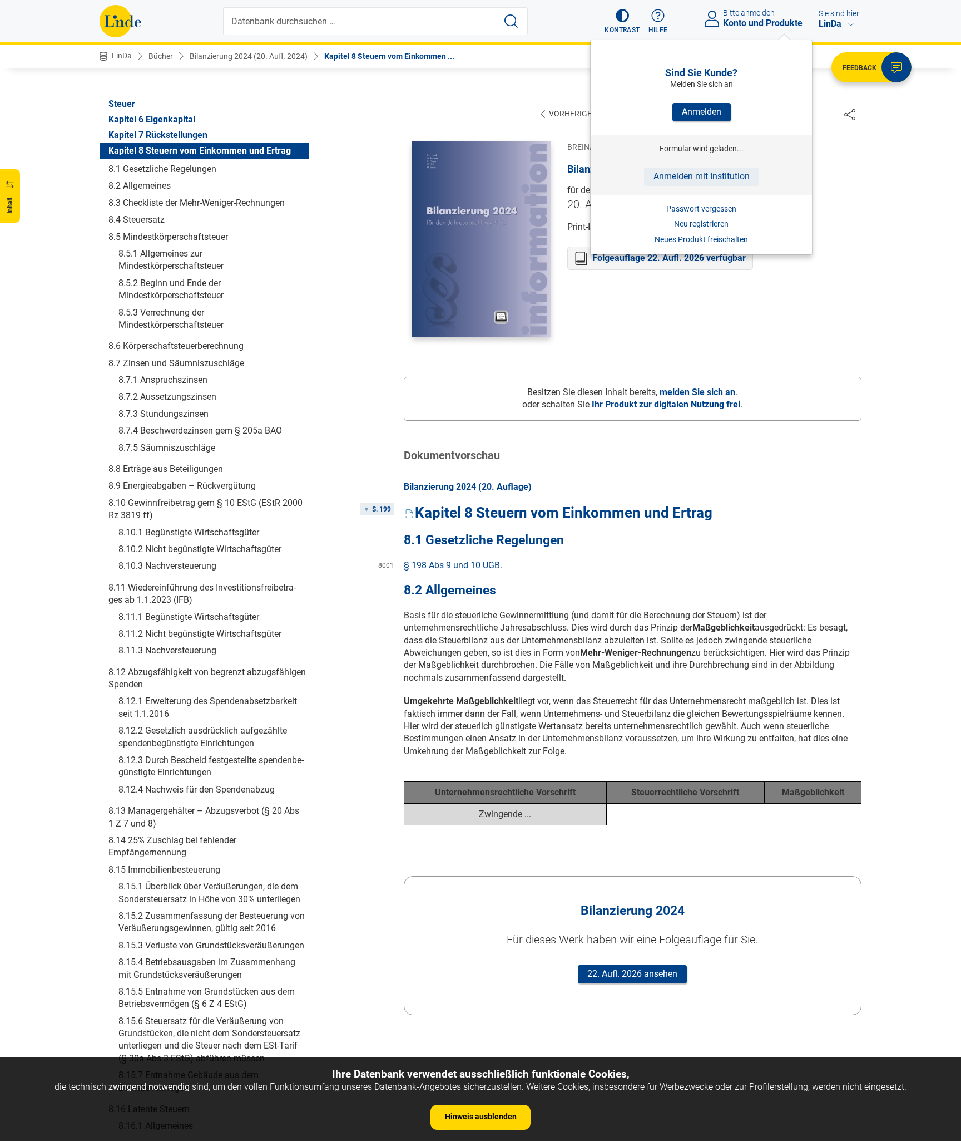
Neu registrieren (701, 223)
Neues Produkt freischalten (701, 239)
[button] (622, 21)
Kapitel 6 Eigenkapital (151, 119)
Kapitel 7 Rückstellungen (157, 135)
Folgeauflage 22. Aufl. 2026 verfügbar (669, 258)
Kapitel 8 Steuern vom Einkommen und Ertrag (199, 150)
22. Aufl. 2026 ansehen (632, 973)
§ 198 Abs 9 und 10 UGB (452, 565)
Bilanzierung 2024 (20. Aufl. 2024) (249, 56)
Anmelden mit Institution (701, 176)
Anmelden (701, 111)
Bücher (160, 56)
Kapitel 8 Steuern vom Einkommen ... (389, 56)
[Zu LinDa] (120, 21)
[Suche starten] (511, 21)
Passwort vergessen (701, 208)
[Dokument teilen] (850, 114)
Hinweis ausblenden (481, 1116)
